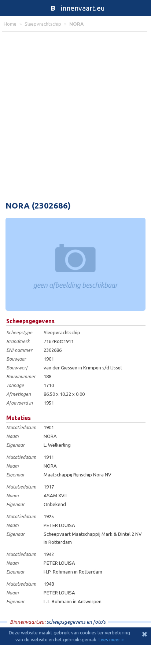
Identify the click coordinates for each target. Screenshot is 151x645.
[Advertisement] (75, 114)
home (10, 23)
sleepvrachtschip (43, 23)
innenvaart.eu (78, 8)
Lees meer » (111, 639)
